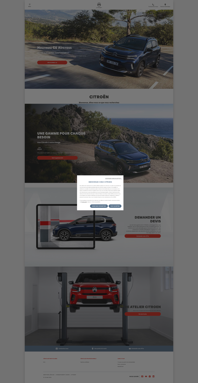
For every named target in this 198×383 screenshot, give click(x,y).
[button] (113, 178)
